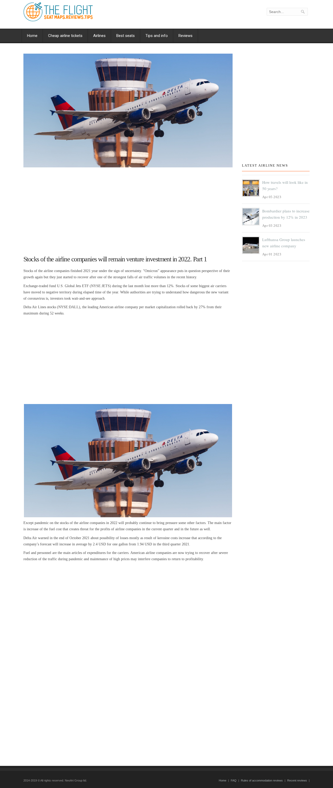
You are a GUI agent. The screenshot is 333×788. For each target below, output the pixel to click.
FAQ (233, 780)
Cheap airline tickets (65, 35)
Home (32, 35)
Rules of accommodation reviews (262, 780)
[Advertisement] (128, 209)
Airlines (99, 35)
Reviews (185, 35)
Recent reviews (297, 780)
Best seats (125, 35)
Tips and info (156, 35)
